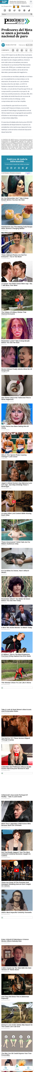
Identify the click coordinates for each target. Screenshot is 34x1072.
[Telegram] (26, 50)
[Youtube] (19, 10)
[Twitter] (15, 10)
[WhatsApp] (22, 50)
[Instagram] (10, 10)
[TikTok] (29, 10)
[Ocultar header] (31, 1)
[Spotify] (24, 10)
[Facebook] (5, 10)
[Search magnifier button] (31, 14)
